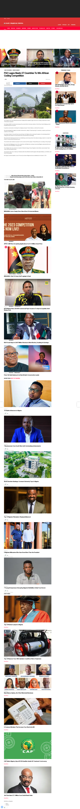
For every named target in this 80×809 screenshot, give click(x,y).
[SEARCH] (73, 28)
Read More (6, 627)
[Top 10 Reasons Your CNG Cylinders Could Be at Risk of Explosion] (27, 643)
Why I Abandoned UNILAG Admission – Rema (65, 123)
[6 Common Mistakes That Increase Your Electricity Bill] (27, 711)
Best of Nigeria (15, 378)
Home (8, 28)
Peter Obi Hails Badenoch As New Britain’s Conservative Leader (21, 375)
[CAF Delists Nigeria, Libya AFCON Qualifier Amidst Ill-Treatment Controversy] (27, 745)
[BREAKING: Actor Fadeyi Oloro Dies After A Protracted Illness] (27, 195)
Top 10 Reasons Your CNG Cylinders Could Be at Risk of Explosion (22, 659)
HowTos (48, 28)
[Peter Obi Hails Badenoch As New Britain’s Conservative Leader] (27, 358)
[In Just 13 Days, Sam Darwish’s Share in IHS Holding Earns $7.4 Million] (65, 141)
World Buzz (17, 372)
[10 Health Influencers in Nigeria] (27, 393)
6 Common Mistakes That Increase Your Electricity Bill (19, 727)
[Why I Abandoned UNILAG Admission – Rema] (65, 116)
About (5, 18)
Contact (8, 18)
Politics (19, 273)
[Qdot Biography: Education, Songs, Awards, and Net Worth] (65, 78)
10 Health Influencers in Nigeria (13, 410)
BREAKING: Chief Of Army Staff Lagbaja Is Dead (13, 64)
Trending (73, 24)
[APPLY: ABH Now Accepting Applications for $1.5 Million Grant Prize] (27, 227)
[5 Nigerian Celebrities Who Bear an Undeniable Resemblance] (65, 160)
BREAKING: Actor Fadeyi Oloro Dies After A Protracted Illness (21, 211)
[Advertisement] (40, 9)
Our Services (59, 28)
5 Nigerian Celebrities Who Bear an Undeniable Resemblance (64, 167)
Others (53, 28)
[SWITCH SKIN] (71, 28)
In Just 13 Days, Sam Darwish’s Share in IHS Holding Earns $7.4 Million (65, 148)
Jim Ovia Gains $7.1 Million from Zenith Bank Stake (18, 795)
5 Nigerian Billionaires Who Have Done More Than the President (21, 552)
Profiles (13, 28)
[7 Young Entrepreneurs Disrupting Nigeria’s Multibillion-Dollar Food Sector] (27, 571)
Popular (64, 24)
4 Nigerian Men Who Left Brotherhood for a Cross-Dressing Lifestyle (64, 187)
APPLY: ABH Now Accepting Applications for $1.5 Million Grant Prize (23, 244)
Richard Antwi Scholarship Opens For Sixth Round (64, 104)
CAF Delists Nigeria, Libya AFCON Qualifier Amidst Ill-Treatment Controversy (25, 761)
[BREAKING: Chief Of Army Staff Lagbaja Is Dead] (13, 58)
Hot (69, 24)
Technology (42, 28)
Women (29, 28)
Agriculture (35, 28)
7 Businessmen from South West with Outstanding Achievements (22, 446)
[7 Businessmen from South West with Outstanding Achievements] (27, 429)
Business (18, 28)
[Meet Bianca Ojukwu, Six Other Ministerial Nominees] (27, 677)
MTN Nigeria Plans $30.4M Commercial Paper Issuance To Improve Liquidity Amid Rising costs (39, 64)
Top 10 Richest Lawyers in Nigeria (13, 624)
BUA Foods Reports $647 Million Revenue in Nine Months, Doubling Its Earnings (66, 64)
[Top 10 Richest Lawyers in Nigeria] (27, 609)
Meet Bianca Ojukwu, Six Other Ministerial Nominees (18, 693)
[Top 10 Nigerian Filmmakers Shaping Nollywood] (27, 500)
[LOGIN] (75, 28)
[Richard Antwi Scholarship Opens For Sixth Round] (65, 97)
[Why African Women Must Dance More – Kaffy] (1, 404)
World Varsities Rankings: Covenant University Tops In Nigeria (21, 481)
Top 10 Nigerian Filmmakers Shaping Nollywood (17, 517)
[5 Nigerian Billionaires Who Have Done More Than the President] (27, 535)
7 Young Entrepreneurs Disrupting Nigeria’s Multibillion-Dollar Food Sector (25, 588)
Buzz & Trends (12, 273)
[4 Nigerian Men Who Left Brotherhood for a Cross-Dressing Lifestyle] (65, 179)
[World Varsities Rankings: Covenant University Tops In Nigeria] (27, 464)
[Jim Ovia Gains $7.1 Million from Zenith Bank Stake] (27, 779)
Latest (59, 24)
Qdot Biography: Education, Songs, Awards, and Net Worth (65, 85)
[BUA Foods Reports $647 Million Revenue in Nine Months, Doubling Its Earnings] (66, 58)
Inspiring (24, 28)
